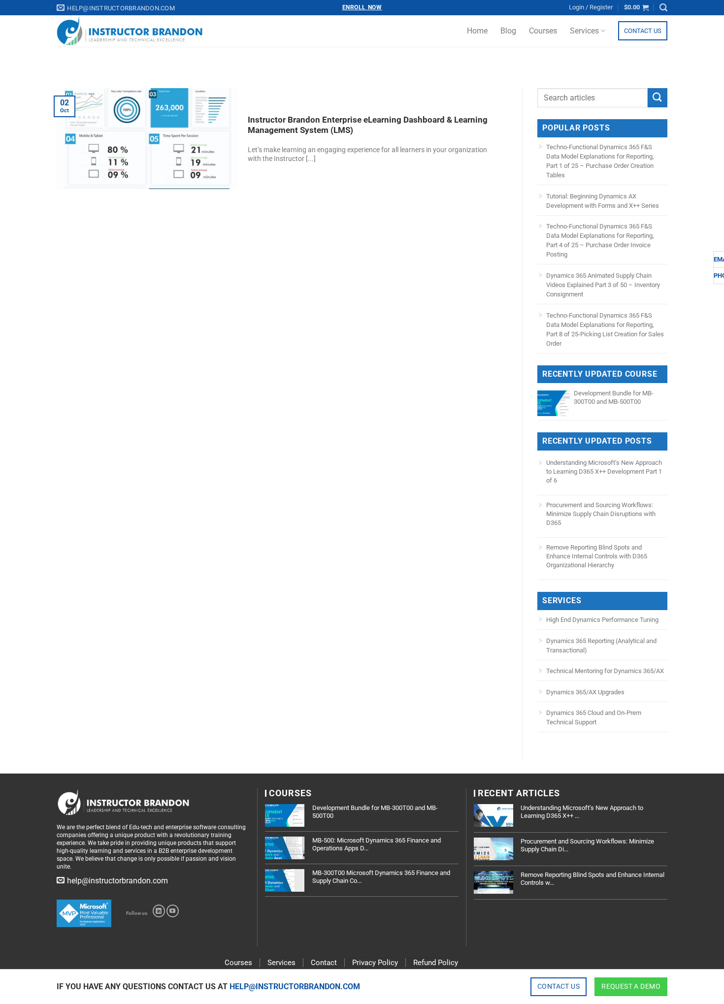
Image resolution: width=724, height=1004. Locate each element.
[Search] (663, 7)
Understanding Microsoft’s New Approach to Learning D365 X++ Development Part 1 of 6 (604, 471)
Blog (508, 30)
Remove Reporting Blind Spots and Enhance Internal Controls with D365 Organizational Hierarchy (596, 556)
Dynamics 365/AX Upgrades (585, 692)
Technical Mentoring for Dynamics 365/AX (605, 671)
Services (584, 30)
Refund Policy (435, 962)
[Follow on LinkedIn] (159, 911)
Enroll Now (362, 7)
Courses (543, 30)
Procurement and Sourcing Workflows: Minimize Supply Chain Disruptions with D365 (601, 513)
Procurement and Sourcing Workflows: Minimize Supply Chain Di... (587, 845)
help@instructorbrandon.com (295, 986)
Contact (324, 962)
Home (477, 30)
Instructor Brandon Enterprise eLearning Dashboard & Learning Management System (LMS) (368, 125)
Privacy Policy (375, 962)
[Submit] (657, 97)
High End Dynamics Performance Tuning (602, 619)
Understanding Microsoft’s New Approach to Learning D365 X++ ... (582, 811)
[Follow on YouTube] (172, 911)
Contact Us (642, 30)
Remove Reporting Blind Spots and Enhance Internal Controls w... (592, 878)
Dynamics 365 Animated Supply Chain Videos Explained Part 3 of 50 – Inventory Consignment (603, 285)
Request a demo (630, 986)
